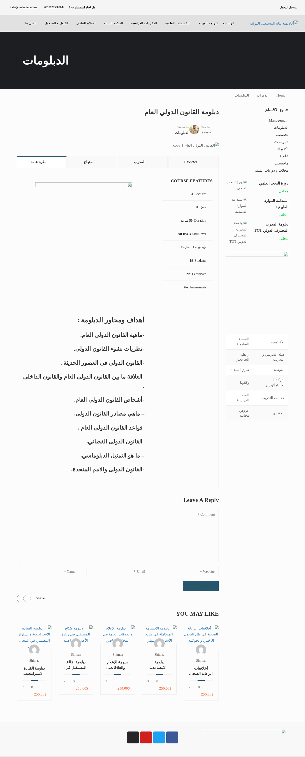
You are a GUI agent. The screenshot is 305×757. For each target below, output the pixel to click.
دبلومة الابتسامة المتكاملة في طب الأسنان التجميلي (159, 665)
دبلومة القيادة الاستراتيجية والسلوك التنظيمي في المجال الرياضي (34, 671)
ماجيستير (281, 163)
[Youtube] (146, 737)
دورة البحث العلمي (273, 183)
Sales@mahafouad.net (23, 7)
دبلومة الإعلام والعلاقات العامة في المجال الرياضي (117, 665)
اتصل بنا (30, 23)
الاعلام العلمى (86, 23)
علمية (284, 156)
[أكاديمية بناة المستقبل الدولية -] (268, 23)
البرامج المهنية (208, 23)
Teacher (206, 127)
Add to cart (201, 637)
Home (280, 95)
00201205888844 (54, 7)
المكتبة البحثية (113, 23)
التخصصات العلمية (177, 23)
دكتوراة (282, 149)
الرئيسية (228, 23)
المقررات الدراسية (144, 23)
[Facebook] (27, 598)
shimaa (201, 660)
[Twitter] (20, 598)
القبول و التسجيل (56, 23)
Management (278, 120)
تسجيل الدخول (288, 7)
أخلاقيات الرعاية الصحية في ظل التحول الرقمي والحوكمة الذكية (201, 671)
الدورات (263, 95)
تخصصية (282, 135)
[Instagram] (133, 737)
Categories (182, 127)
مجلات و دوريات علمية (271, 170)
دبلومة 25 (281, 142)
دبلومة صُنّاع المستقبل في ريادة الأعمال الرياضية (76, 665)
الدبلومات (241, 95)
